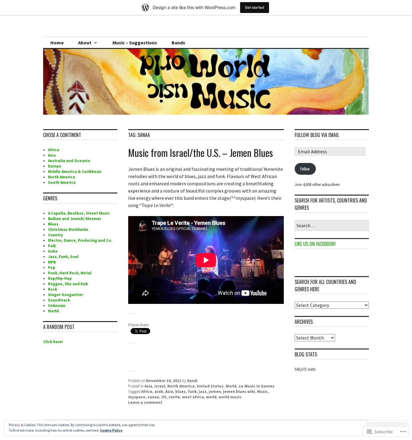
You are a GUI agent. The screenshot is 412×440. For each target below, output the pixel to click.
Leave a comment (145, 402)
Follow (305, 169)
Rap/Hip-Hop (60, 278)
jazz (203, 391)
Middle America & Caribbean (74, 171)
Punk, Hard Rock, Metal (69, 273)
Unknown (56, 305)
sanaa (153, 397)
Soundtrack (59, 300)
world (211, 397)
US (163, 397)
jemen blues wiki (239, 391)
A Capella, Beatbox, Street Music (79, 213)
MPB (52, 262)
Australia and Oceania (69, 160)
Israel (159, 386)
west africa (193, 397)
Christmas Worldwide (68, 229)
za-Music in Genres (256, 386)
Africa (146, 391)
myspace (136, 397)
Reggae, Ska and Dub (68, 283)
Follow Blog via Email (317, 135)
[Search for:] (332, 225)
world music (230, 397)
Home (57, 43)
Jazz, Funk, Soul (63, 256)
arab (158, 391)
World (231, 386)
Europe (54, 166)
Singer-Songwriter (65, 294)
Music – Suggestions (135, 43)
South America (62, 182)
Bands (178, 43)
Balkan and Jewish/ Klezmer (74, 218)
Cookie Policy (111, 430)
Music (262, 391)
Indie (53, 251)
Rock (52, 289)
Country (55, 235)
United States (210, 386)
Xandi (192, 380)
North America (181, 386)
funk (192, 391)
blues (180, 391)
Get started (254, 7)
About (84, 43)
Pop (51, 267)
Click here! (53, 341)
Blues (53, 224)
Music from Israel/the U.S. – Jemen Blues (200, 152)
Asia (148, 386)
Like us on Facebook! (315, 243)
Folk (52, 245)
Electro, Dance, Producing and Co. (80, 240)
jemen (215, 391)
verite (174, 397)
